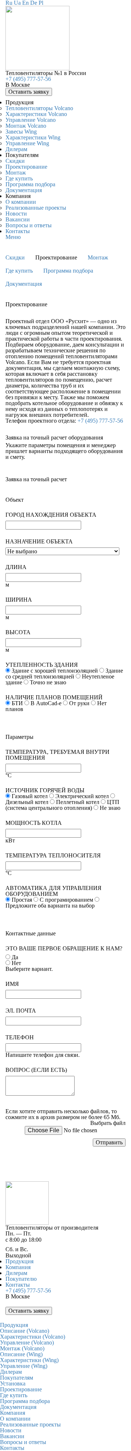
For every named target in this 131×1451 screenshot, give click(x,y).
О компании (20, 202)
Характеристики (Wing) (29, 1360)
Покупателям (16, 1378)
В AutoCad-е (46, 703)
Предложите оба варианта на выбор (50, 905)
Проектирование (26, 167)
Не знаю (110, 808)
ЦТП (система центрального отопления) (62, 805)
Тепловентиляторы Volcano (39, 108)
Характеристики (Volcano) (32, 1337)
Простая (22, 900)
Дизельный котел (26, 802)
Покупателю (21, 1279)
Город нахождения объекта (50, 515)
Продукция (19, 1261)
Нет (16, 963)
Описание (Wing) (21, 1354)
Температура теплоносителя (53, 856)
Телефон (19, 1037)
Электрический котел (82, 796)
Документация (23, 190)
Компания (18, 1267)
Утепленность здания (41, 665)
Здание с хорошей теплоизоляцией (55, 670)
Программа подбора (30, 184)
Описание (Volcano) (24, 1331)
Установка (12, 1383)
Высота (18, 632)
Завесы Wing (21, 131)
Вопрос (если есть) (36, 1070)
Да (15, 957)
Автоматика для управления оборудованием (53, 891)
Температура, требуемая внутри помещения (57, 755)
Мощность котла (33, 823)
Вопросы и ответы (28, 225)
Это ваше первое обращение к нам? (63, 948)
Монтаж (15, 172)
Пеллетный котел (77, 802)
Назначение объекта (39, 542)
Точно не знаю (48, 682)
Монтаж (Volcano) (22, 1348)
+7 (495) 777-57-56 (28, 79)
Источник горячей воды (44, 790)
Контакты (17, 231)
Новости (16, 213)
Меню (13, 237)
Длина (16, 567)
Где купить (19, 178)
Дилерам (16, 149)
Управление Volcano (30, 120)
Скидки (15, 161)
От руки (79, 703)
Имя (12, 984)
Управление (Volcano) (27, 1342)
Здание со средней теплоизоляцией (64, 673)
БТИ (17, 703)
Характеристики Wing (32, 137)
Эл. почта (20, 1011)
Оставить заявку (28, 92)
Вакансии (17, 219)
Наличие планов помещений (54, 697)
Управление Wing (27, 143)
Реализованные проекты (35, 208)
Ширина (18, 600)
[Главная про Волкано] (37, 68)
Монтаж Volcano (25, 126)
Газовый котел (30, 796)
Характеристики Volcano (36, 114)
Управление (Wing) (23, 1366)
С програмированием (66, 900)
